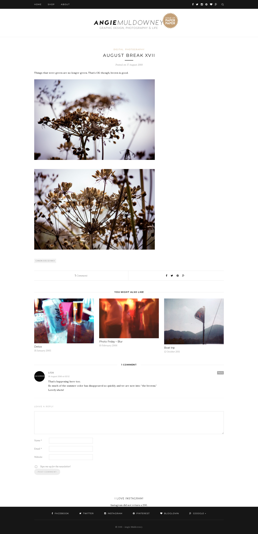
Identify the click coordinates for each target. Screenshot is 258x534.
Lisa (51, 372)
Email (38, 448)
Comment (81, 275)
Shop (51, 4)
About (65, 4)
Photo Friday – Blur (111, 341)
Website (38, 457)
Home (38, 4)
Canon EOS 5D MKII (45, 261)
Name (38, 440)
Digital (119, 49)
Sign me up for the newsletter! (55, 466)
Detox (38, 346)
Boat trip (169, 347)
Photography (135, 49)
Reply (220, 372)
